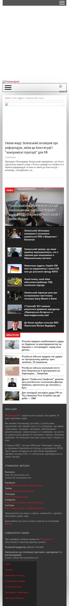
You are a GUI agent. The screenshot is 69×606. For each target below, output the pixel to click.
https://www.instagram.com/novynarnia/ (24, 502)
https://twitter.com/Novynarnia (19, 491)
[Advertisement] (34, 42)
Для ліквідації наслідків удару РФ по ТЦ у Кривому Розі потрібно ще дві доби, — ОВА (42, 395)
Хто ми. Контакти (13, 587)
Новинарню (46, 539)
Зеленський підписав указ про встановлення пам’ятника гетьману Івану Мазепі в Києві (40, 295)
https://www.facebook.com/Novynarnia (23, 485)
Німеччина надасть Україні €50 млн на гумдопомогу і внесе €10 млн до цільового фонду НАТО (41, 268)
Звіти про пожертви (14, 598)
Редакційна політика (14, 575)
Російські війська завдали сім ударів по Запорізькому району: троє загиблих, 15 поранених (42, 359)
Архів (7, 564)
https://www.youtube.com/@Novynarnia (24, 508)
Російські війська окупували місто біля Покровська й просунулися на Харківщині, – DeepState (41, 371)
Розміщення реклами (15, 581)
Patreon (9, 524)
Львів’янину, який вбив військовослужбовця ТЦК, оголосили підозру (38, 282)
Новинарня (12, 415)
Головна (9, 570)
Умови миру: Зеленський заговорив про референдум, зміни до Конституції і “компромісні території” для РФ (31, 147)
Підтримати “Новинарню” (17, 592)
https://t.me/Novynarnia (16, 497)
